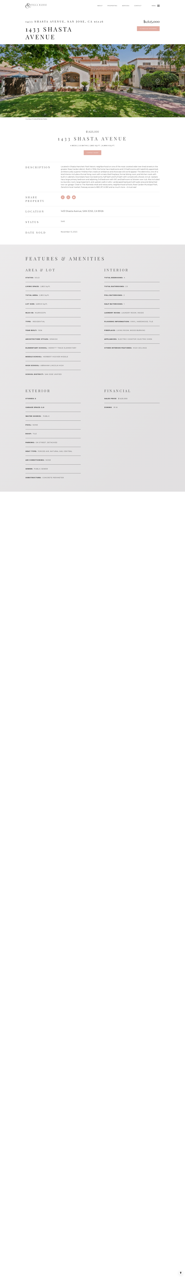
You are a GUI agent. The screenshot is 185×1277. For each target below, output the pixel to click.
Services (125, 5)
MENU (154, 5)
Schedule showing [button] (148, 28)
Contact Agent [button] (92, 152)
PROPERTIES (112, 5)
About (100, 5)
